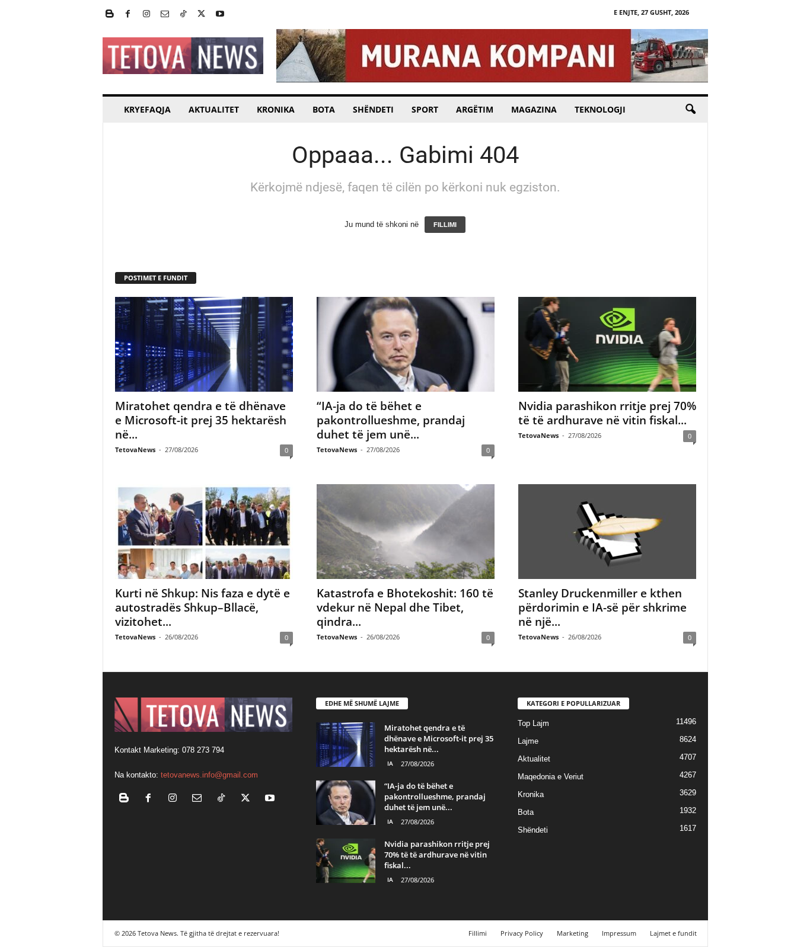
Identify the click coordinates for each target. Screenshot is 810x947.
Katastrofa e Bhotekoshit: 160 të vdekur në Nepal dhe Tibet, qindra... (405, 607)
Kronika (276, 109)
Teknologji (600, 109)
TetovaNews (135, 449)
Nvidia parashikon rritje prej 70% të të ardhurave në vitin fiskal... (607, 413)
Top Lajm (533, 723)
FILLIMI (445, 224)
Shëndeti (373, 109)
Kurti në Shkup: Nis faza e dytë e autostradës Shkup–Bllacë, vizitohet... (202, 607)
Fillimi (477, 933)
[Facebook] (128, 14)
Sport (425, 109)
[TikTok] (183, 14)
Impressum (619, 933)
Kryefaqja (147, 109)
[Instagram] (146, 14)
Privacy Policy (521, 933)
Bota (323, 109)
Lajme (528, 741)
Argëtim (474, 109)
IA (390, 763)
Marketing (572, 933)
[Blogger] (110, 14)
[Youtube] (220, 14)
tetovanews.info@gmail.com (209, 774)
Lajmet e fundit (673, 933)
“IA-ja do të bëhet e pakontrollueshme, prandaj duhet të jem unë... (391, 420)
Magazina (534, 109)
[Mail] (165, 14)
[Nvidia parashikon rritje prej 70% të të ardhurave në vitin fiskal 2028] (607, 344)
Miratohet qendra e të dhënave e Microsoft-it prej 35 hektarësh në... (200, 420)
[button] (690, 110)
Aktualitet (214, 109)
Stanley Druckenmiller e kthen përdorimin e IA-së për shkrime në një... (602, 607)
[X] (201, 14)
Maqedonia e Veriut (550, 776)
